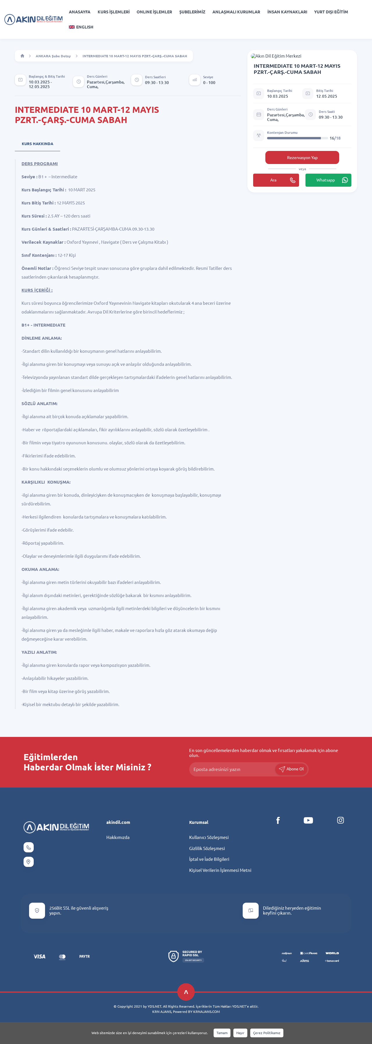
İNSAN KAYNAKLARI (287, 12)
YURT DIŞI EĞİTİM (331, 12)
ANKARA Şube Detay (53, 56)
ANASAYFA (79, 12)
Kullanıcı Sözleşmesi (209, 837)
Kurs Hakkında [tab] (37, 144)
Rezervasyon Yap (302, 157)
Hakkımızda (118, 837)
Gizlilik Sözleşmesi (207, 848)
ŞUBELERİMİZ (192, 12)
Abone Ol (295, 769)
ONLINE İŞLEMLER (154, 12)
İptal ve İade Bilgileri (209, 859)
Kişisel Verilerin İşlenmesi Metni (220, 870)
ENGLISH (84, 27)
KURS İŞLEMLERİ (114, 12)
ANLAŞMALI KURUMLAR (236, 12)
